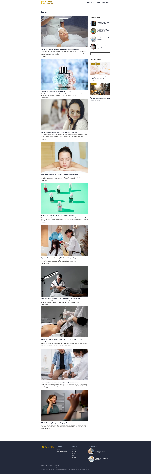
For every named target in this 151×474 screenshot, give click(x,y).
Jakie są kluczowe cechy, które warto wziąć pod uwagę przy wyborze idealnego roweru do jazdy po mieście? (100, 98)
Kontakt (59, 449)
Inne (73, 459)
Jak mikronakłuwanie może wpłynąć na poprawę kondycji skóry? (59, 174)
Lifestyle (93, 2)
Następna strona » (78, 436)
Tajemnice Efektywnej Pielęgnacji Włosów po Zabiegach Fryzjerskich (60, 258)
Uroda (103, 2)
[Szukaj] (91, 53)
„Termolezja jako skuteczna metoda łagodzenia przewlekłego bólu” (60, 382)
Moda (98, 2)
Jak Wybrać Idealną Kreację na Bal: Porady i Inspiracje (103, 23)
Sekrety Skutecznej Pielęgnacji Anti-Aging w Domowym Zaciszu (59, 423)
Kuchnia (88, 2)
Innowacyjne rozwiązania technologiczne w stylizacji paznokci (59, 215)
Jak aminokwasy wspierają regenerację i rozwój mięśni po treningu (103, 46)
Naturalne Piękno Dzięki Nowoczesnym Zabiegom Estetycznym (59, 132)
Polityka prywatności (62, 451)
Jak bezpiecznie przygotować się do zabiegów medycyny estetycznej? (60, 298)
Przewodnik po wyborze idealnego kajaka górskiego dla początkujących (103, 30)
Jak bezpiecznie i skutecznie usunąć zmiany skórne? (101, 450)
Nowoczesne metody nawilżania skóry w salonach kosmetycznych (60, 49)
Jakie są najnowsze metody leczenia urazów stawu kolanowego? (103, 38)
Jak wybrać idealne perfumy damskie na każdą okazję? (56, 91)
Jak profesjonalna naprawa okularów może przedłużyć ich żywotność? (101, 458)
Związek (108, 2)
